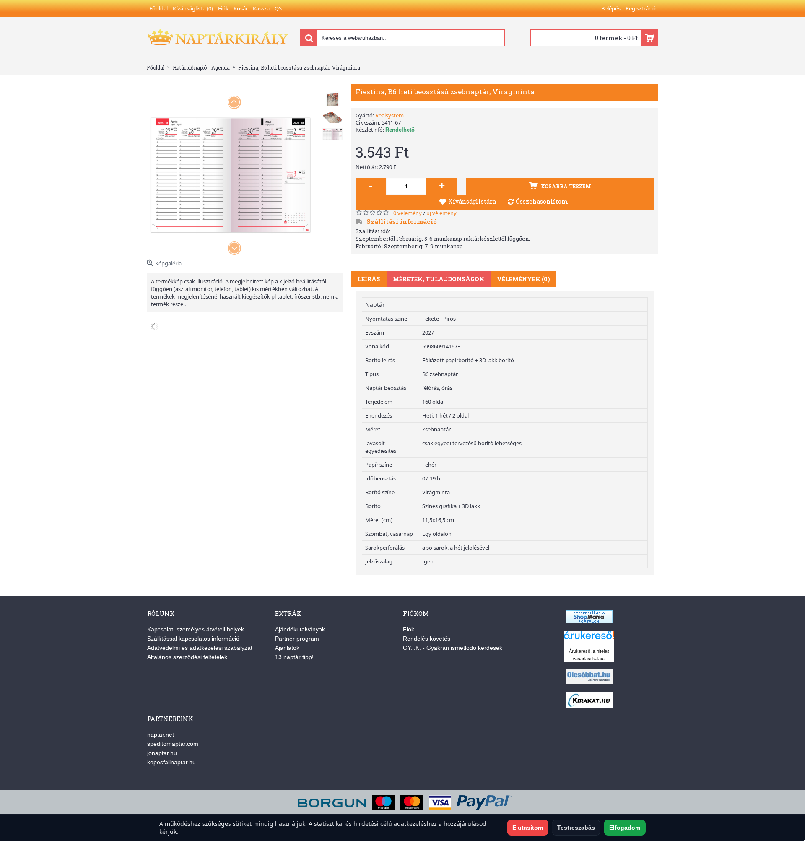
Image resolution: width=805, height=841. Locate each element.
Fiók (408, 629)
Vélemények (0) (523, 279)
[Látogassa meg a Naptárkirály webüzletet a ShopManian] (589, 621)
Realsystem (389, 115)
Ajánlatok (287, 647)
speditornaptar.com (172, 743)
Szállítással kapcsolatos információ (193, 638)
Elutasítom (527, 827)
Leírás (369, 279)
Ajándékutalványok (300, 629)
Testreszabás (576, 827)
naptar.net (160, 734)
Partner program (297, 638)
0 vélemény (407, 213)
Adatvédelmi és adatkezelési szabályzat (199, 647)
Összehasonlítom (542, 201)
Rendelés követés (426, 638)
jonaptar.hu (162, 753)
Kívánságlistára (472, 201)
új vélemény (441, 213)
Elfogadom (624, 827)
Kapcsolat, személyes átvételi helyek (195, 629)
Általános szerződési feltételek (187, 657)
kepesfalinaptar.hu (171, 762)
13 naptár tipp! (294, 657)
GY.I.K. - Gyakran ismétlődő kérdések (452, 647)
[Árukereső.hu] (589, 639)
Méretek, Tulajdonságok (438, 279)
